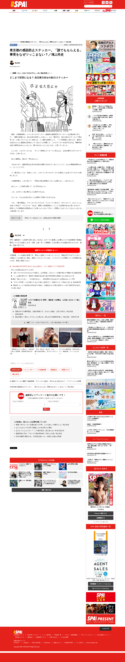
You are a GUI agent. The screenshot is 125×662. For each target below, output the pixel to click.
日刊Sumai (47, 642)
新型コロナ (66, 370)
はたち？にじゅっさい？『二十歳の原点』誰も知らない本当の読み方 (40, 430)
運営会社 (30, 637)
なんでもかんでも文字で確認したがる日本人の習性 (34, 427)
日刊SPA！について (33, 635)
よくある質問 (64, 637)
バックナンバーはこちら (100, 522)
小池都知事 (42, 370)
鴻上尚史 (16, 374)
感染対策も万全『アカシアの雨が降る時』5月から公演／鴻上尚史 (39, 433)
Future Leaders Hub (91, 642)
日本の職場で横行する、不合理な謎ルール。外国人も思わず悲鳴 (38, 436)
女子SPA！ (17, 642)
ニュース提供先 (46, 635)
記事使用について (41, 637)
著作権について (20, 637)
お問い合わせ (54, 637)
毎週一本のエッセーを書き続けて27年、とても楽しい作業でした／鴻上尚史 (42, 425)
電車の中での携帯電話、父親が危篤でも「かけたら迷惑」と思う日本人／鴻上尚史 (45, 313)
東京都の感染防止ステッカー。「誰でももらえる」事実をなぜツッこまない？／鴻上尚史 (42, 387)
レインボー (29, 370)
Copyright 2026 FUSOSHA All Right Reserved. (27, 647)
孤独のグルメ (58, 642)
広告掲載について (19, 635)
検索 (110, 6)
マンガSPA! (79, 642)
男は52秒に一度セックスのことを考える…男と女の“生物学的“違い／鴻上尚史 (47, 317)
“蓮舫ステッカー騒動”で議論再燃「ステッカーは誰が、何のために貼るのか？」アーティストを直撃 (46, 381)
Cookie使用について (103, 635)
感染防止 (54, 370)
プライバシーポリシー (87, 635)
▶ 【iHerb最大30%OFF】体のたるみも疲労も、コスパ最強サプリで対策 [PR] (37, 266)
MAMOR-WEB (69, 642)
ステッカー (17, 370)
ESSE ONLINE (36, 642)
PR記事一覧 (58, 635)
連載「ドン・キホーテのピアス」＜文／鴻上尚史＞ (31, 73)
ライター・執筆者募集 (71, 635)
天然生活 (26, 642)
